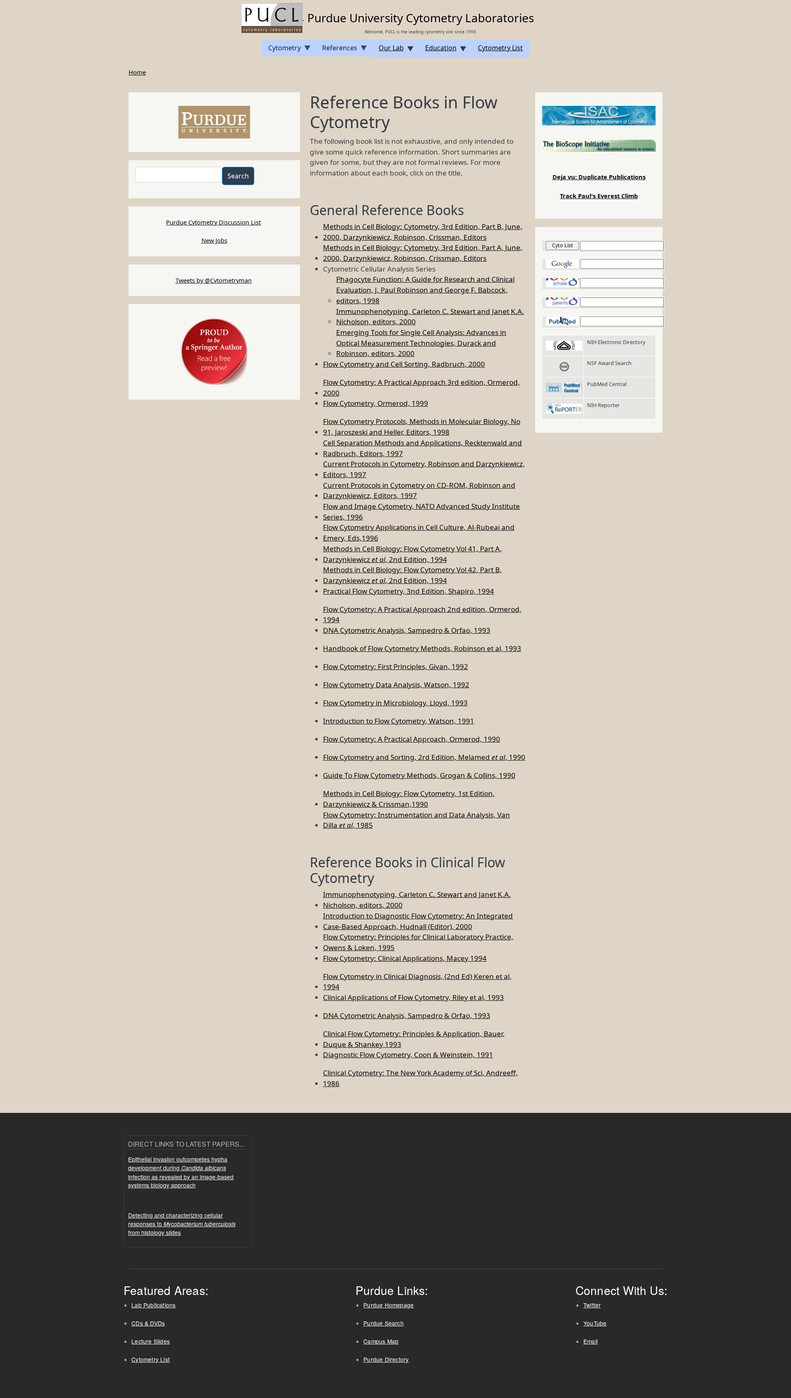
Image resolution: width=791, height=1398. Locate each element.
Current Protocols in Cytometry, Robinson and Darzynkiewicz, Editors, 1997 (424, 469)
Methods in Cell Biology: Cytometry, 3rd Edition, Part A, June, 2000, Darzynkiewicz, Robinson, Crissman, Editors (422, 253)
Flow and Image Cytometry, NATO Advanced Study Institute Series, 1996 (421, 511)
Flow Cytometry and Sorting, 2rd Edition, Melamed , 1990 (424, 757)
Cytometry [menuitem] (281, 49)
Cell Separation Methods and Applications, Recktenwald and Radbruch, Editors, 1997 (422, 448)
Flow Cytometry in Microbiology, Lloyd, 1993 (395, 702)
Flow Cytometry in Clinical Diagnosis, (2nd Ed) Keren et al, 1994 (417, 982)
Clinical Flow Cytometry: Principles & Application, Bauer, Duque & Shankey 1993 (414, 1039)
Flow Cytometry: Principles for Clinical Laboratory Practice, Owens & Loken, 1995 (418, 942)
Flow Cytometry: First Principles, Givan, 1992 (395, 666)
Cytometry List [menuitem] (500, 47)
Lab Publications (153, 1305)
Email (590, 1341)
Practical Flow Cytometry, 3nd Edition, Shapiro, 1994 (408, 591)
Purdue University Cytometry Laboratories (420, 18)
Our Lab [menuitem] (388, 50)
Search (238, 175)
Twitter (592, 1305)
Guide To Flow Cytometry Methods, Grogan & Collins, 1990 (419, 775)
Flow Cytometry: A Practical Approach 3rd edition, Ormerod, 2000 (421, 387)
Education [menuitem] (437, 50)
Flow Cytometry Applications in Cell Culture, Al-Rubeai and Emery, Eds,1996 (419, 532)
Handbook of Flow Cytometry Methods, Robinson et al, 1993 (422, 648)
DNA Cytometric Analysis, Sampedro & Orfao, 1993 (406, 630)
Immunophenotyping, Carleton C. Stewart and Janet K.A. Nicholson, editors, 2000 (430, 317)
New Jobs (214, 240)
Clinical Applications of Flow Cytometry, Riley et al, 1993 (413, 997)
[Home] (272, 17)
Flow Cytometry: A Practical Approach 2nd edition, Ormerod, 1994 (422, 614)
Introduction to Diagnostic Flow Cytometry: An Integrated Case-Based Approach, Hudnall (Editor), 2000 (418, 921)
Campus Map (380, 1341)
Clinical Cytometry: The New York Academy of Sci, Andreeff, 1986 (420, 1078)
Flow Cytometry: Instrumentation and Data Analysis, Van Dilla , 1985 (416, 820)
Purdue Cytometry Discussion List (213, 222)
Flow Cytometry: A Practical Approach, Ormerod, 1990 (411, 739)
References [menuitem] (336, 49)
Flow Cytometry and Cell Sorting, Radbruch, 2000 (404, 364)
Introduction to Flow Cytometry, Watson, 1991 (398, 721)
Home (137, 72)
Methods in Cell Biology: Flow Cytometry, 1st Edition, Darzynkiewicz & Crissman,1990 (409, 799)
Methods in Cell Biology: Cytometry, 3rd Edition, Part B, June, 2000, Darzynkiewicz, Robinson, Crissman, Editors (422, 232)
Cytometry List (150, 1359)
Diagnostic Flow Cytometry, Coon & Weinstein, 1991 (408, 1054)
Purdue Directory (386, 1359)
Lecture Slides (150, 1341)
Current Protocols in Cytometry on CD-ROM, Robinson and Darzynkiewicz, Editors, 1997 (419, 490)
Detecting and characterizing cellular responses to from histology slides (182, 1223)
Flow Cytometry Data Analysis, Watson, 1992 (396, 684)
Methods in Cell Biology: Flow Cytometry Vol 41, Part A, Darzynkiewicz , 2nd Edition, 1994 (412, 554)
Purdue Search (383, 1323)
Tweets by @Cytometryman (214, 280)
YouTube (594, 1323)
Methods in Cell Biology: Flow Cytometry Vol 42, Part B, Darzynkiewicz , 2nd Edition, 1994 (412, 575)
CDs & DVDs (148, 1323)
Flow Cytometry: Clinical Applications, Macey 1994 (405, 958)
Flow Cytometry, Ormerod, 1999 (375, 403)
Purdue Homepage (388, 1305)
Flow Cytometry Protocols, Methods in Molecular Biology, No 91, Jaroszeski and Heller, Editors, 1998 (421, 427)
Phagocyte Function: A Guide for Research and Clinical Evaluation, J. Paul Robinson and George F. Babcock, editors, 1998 (425, 289)
